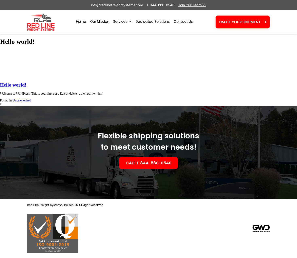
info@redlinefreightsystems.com (117, 5)
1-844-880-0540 (160, 5)
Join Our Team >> (192, 5)
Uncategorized (22, 100)
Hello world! (13, 85)
